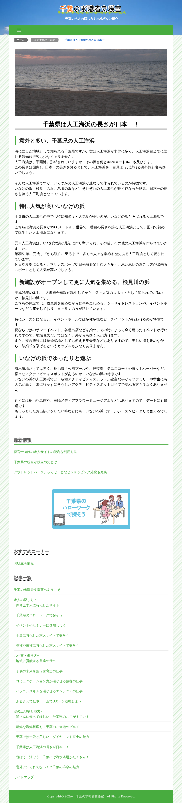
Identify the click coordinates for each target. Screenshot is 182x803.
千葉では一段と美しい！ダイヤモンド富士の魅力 (52, 737)
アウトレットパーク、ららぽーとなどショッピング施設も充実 (60, 472)
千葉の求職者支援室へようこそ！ (39, 589)
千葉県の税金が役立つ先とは (35, 462)
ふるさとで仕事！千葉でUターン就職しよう (48, 701)
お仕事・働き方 (25, 655)
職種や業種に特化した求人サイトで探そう (47, 645)
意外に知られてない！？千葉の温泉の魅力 (47, 767)
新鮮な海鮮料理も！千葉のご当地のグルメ (47, 727)
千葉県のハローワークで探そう (39, 615)
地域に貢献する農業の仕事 (36, 661)
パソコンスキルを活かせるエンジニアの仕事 (49, 691)
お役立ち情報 (24, 563)
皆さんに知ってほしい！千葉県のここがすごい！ (52, 716)
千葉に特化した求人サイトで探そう (42, 635)
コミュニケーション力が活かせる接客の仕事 (49, 681)
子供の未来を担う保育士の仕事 (39, 671)
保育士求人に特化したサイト (37, 605)
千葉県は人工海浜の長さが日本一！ (42, 747)
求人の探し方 (24, 600)
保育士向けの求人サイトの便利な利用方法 (45, 452)
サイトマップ (24, 777)
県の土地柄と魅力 (27, 711)
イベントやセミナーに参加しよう (41, 625)
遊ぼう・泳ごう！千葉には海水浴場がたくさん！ (52, 757)
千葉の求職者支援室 (90, 796)
